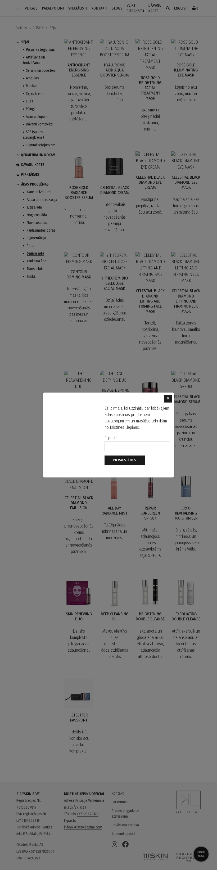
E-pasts (111, 437)
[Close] (168, 399)
